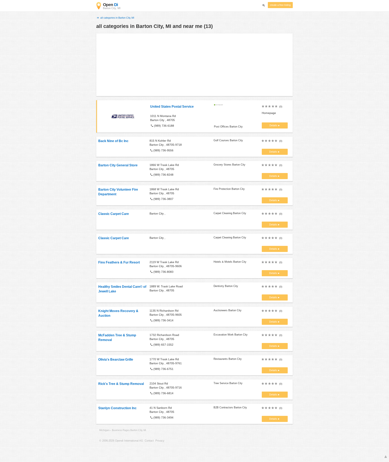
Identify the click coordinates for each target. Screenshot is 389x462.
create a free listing (280, 5)
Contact (149, 440)
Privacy (159, 440)
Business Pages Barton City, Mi (129, 430)
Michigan (104, 430)
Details (273, 125)
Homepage (269, 113)
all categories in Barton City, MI (117, 17)
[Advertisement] (194, 64)
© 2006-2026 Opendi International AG (121, 440)
